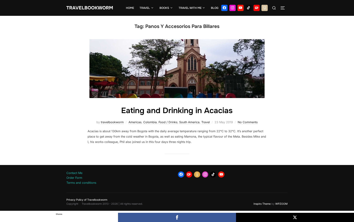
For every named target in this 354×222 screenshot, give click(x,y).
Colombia (150, 122)
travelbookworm (112, 122)
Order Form (74, 178)
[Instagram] (232, 8)
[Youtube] (241, 8)
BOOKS (164, 8)
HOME (130, 8)
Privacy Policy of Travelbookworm (86, 199)
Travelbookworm (89, 8)
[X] (295, 217)
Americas (135, 122)
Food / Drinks (168, 122)
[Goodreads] (265, 8)
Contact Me (74, 173)
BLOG (214, 8)
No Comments (248, 122)
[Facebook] (224, 8)
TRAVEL (145, 8)
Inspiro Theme (262, 203)
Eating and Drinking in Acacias (176, 111)
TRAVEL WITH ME (190, 8)
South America (189, 122)
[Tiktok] (248, 8)
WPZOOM (281, 203)
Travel (205, 122)
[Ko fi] (257, 8)
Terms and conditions (81, 182)
